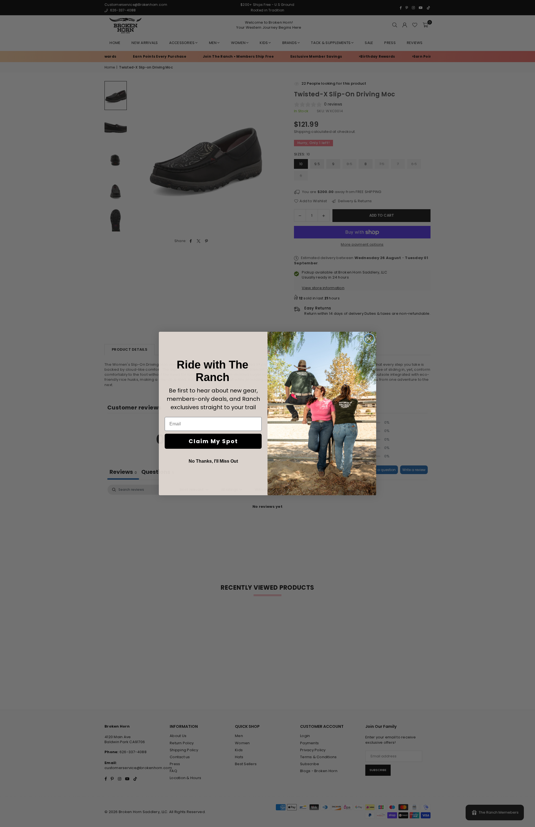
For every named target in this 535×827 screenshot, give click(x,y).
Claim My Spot (213, 441)
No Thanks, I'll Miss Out (213, 461)
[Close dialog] (369, 339)
